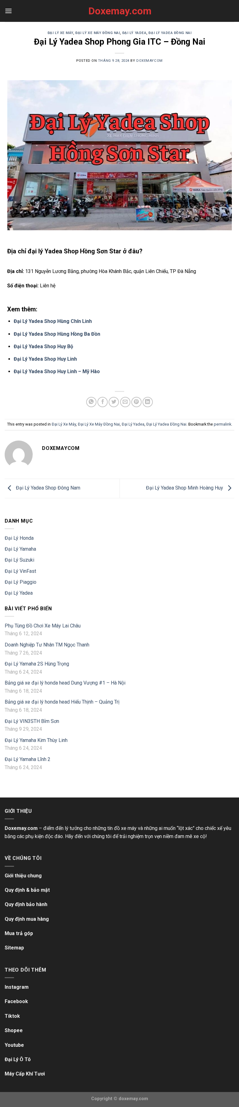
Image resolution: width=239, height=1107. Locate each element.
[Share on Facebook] (102, 402)
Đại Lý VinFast (20, 571)
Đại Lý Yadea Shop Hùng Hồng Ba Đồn (57, 334)
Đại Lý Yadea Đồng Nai (169, 33)
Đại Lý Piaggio (20, 582)
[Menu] (8, 10)
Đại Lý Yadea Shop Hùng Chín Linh (53, 321)
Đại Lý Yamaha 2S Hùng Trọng (37, 664)
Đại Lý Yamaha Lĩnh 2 (27, 759)
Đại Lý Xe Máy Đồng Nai (97, 33)
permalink (222, 424)
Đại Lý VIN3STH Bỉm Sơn (32, 721)
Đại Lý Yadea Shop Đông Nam (47, 488)
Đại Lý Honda (19, 538)
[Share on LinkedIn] (148, 402)
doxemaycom (149, 61)
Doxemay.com (119, 11)
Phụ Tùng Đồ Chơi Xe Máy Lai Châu (43, 626)
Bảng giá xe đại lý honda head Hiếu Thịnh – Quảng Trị (62, 702)
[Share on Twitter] (114, 402)
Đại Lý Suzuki (19, 560)
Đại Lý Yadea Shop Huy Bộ (43, 346)
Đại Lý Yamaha (20, 549)
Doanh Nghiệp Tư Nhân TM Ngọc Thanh (47, 645)
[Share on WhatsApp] (91, 402)
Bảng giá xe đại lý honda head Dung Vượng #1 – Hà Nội (65, 683)
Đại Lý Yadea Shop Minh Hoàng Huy (185, 488)
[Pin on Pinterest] (136, 402)
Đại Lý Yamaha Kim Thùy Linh (36, 740)
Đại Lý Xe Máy (60, 33)
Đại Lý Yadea (134, 33)
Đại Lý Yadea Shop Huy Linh (45, 359)
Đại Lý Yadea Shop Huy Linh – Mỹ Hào (57, 371)
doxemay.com (133, 1098)
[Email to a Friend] (125, 402)
